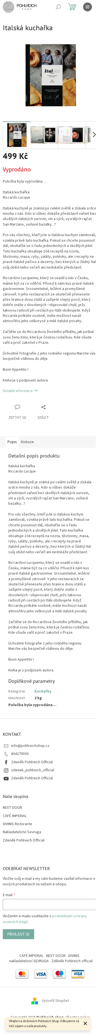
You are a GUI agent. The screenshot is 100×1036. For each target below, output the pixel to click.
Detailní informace (18, 391)
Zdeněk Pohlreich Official (32, 762)
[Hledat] (58, 6)
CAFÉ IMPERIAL (15, 816)
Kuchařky (42, 691)
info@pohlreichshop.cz (30, 746)
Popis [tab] (12, 442)
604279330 (20, 754)
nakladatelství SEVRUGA (29, 961)
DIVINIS (73, 956)
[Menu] (87, 6)
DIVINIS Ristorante (17, 824)
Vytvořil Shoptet (55, 1001)
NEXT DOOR (12, 807)
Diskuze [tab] (27, 442)
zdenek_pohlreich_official (32, 770)
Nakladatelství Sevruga (22, 832)
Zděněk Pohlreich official (71, 961)
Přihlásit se (18, 934)
